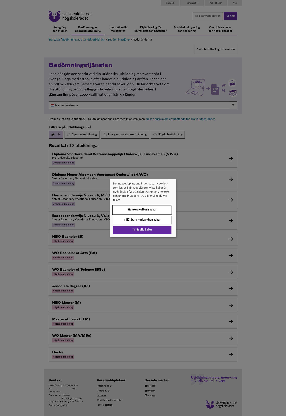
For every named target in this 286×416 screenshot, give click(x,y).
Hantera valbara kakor (142, 209)
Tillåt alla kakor (142, 229)
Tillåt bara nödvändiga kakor (142, 219)
